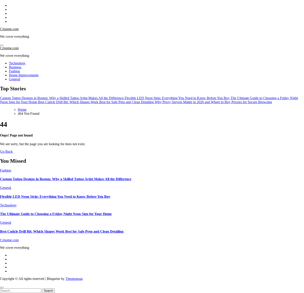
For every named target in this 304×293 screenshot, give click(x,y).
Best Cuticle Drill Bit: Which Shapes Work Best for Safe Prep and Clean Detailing (62, 231)
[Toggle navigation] (2, 45)
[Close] (2, 287)
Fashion (14, 71)
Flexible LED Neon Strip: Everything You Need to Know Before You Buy (55, 196)
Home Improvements (24, 75)
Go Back (6, 151)
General (14, 79)
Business (15, 67)
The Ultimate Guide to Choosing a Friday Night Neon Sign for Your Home (56, 214)
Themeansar (73, 279)
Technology (17, 63)
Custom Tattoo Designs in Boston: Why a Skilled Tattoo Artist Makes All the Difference (65, 179)
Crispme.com (9, 29)
